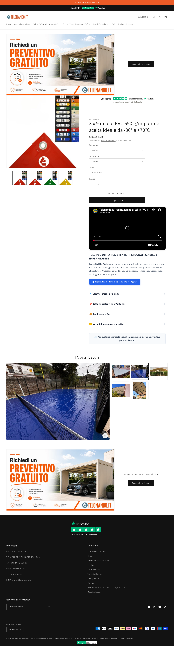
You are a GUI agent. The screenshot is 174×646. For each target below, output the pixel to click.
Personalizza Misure (141, 64)
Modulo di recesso (95, 592)
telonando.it (16, 638)
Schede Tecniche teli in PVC (99, 560)
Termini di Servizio (95, 574)
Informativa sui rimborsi (44, 638)
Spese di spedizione (108, 140)
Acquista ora (117, 200)
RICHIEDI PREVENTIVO (96, 551)
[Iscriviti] (49, 607)
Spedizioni (92, 565)
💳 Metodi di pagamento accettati (107, 324)
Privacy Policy (93, 578)
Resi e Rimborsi (94, 569)
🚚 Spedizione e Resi (100, 313)
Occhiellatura (94, 156)
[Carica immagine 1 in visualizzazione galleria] (20, 178)
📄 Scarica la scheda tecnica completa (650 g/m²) (114, 281)
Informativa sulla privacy (63, 638)
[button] (47, 24)
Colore (91, 168)
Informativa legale (126, 638)
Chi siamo (92, 583)
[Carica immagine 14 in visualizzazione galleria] (65, 178)
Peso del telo (93, 145)
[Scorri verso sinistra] (9, 178)
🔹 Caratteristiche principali (104, 293)
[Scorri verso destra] (76, 178)
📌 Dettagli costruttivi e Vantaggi (107, 303)
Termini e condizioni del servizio (85, 638)
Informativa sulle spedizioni (108, 638)
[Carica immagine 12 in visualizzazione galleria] (35, 178)
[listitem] (121, 371)
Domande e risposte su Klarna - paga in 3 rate (106, 587)
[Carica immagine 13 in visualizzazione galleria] (50, 178)
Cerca (90, 556)
